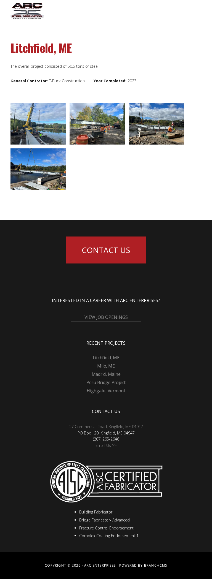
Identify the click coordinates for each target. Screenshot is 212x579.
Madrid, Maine (106, 374)
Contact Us (106, 250)
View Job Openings (106, 317)
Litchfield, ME (106, 358)
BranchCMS (155, 565)
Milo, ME (106, 366)
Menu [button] (194, 10)
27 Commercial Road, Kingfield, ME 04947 (106, 426)
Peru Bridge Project (106, 382)
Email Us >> (106, 445)
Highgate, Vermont (106, 391)
